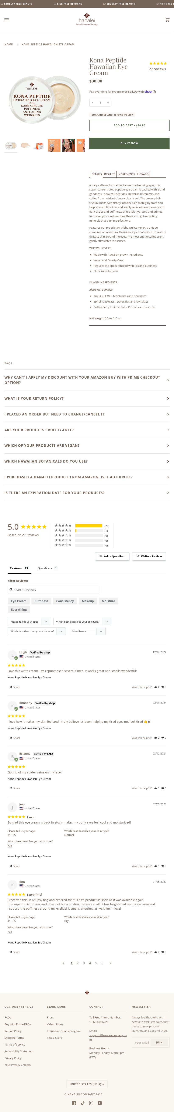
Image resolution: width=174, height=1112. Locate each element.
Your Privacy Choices (17, 1065)
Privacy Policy (13, 1058)
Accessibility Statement (19, 1051)
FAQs (7, 1017)
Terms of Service (14, 1044)
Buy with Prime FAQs (17, 1024)
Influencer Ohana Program (64, 1031)
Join (159, 1042)
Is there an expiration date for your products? (54, 492)
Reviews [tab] (16, 568)
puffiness (41, 601)
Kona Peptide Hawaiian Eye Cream (29, 677)
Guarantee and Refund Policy (112, 114)
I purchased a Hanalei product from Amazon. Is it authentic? (68, 477)
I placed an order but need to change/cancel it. (55, 414)
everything (19, 609)
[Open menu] (10, 20)
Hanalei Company (81, 1094)
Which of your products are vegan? (42, 445)
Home (8, 44)
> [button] (111, 963)
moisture (108, 601)
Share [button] (16, 687)
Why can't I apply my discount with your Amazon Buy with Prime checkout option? (82, 380)
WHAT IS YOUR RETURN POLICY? (34, 398)
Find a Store (54, 1038)
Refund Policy (13, 1031)
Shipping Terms (14, 1038)
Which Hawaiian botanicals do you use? (46, 461)
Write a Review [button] (151, 556)
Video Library (55, 1024)
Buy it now (129, 143)
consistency (65, 601)
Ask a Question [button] (114, 556)
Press (50, 1017)
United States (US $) (85, 1084)
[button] (96, 174)
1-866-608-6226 (98, 1022)
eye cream (19, 601)
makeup (88, 601)
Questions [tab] (45, 568)
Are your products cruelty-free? (39, 430)
